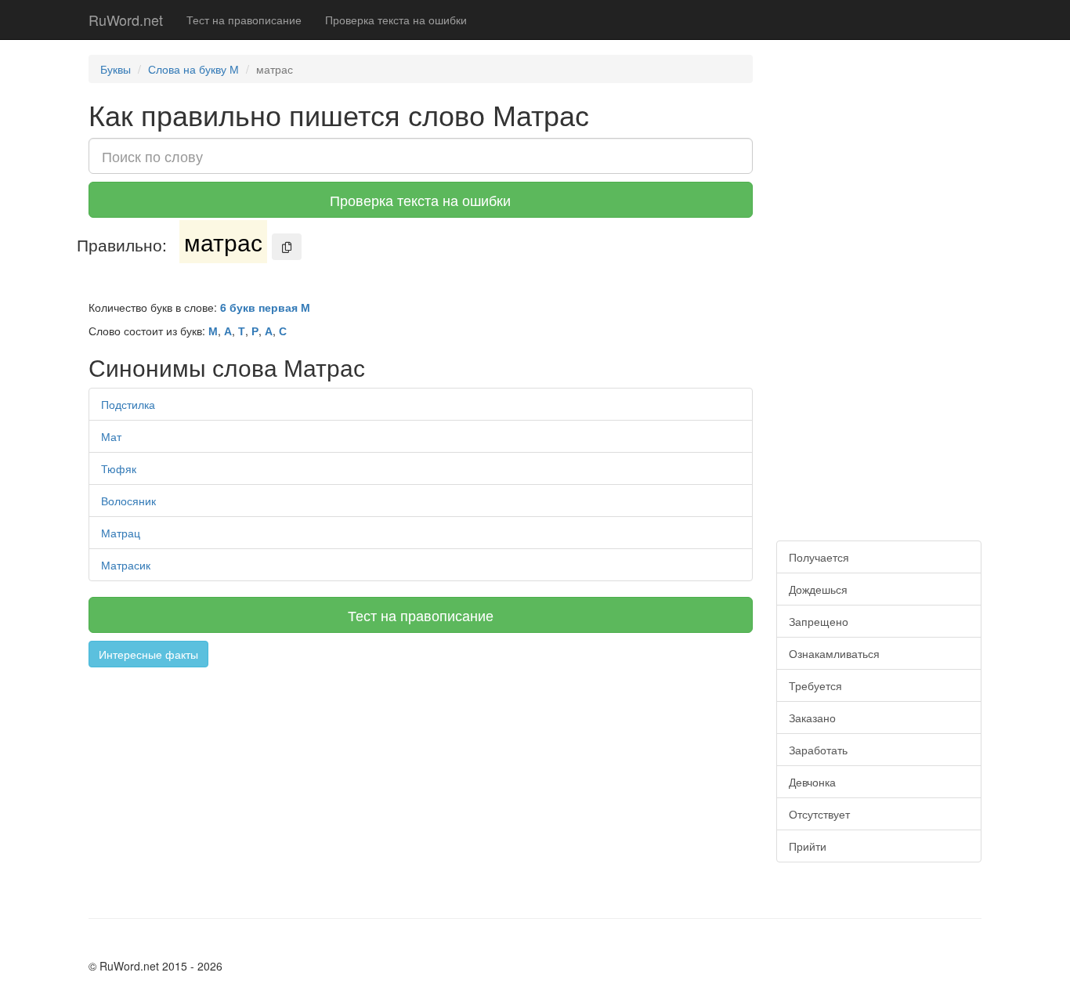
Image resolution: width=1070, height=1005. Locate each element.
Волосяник (128, 500)
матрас (223, 241)
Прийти (807, 846)
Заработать (818, 749)
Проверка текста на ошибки (396, 19)
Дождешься (818, 589)
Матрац (120, 532)
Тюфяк (118, 468)
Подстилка (128, 404)
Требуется (815, 685)
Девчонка (812, 782)
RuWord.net (126, 19)
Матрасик (125, 565)
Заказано (812, 717)
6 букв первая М (265, 307)
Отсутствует (819, 814)
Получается (819, 557)
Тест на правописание (244, 19)
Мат (111, 436)
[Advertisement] (421, 785)
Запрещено (818, 621)
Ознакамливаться (834, 653)
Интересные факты (148, 654)
